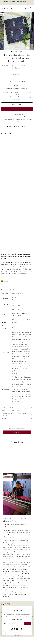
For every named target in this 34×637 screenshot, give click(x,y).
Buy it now (17, 109)
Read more (6, 596)
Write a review (17, 432)
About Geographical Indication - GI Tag (16, 414)
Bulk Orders (7, 418)
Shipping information (11, 407)
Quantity (17, 74)
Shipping (14, 88)
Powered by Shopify (17, 635)
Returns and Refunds (11, 410)
